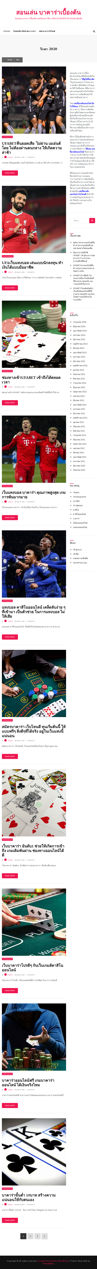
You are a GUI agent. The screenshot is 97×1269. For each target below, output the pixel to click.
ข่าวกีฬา (76, 501)
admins (10, 157)
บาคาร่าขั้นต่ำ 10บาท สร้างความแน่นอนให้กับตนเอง (29, 1197)
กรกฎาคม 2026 (79, 322)
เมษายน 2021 (79, 448)
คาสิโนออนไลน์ (7, 137)
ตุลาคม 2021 (78, 422)
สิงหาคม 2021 (79, 431)
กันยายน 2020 (79, 470)
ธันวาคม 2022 (79, 361)
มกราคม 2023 (79, 357)
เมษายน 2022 (79, 396)
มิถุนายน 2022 (79, 387)
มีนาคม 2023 (78, 348)
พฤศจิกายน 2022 (80, 365)
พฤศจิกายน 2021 (80, 418)
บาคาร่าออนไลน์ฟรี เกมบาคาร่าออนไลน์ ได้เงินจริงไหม (28, 1082)
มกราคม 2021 (79, 461)
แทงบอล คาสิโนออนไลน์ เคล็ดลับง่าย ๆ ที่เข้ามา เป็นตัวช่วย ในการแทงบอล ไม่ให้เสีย (33, 612)
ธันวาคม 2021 (79, 413)
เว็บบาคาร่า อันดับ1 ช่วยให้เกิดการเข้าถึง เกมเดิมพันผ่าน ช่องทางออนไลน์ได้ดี (33, 851)
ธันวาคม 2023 (79, 339)
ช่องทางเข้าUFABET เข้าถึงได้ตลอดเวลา (31, 380)
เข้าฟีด (76, 554)
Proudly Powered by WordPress (53, 1261)
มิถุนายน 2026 (79, 326)
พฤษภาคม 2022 (80, 391)
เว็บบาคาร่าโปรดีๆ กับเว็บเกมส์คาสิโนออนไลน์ (32, 967)
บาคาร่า (76, 518)
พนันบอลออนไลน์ (80, 523)
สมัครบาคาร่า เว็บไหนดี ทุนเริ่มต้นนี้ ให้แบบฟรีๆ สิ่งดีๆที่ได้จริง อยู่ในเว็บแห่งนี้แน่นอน (34, 731)
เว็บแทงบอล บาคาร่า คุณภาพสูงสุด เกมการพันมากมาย (34, 494)
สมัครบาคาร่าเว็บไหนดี (47, 31)
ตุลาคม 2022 (78, 370)
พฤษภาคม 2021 (80, 444)
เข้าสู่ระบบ (77, 549)
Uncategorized (79, 497)
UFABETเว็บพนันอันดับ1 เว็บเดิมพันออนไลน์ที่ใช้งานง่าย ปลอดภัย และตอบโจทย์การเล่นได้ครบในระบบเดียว (84, 294)
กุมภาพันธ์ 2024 (80, 331)
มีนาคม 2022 (78, 400)
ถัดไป (45, 1236)
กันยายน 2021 (79, 426)
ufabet (76, 492)
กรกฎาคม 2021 (79, 435)
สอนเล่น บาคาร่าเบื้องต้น (48, 12)
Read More (10, 173)
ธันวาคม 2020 (79, 466)
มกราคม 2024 (79, 335)
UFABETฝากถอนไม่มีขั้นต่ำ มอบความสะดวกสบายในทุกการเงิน (83, 268)
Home (10, 60)
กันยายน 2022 (79, 374)
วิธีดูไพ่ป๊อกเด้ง (88, 79)
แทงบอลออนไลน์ (8, 256)
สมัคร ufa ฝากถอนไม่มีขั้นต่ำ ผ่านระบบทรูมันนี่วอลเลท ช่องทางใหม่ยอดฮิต (84, 245)
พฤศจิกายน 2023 (80, 344)
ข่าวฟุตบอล (78, 505)
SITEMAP (6, 31)
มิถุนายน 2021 (79, 439)
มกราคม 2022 (79, 409)
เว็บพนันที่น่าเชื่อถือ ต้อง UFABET (24, 31)
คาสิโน (76, 510)
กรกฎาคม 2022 (79, 383)
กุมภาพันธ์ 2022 (80, 405)
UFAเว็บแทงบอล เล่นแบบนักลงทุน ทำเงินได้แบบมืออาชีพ (32, 265)
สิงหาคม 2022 (79, 378)
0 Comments (31, 157)
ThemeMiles (48, 1263)
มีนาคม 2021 (78, 452)
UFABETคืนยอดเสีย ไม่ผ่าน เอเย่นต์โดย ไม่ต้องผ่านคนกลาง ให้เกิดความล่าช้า (32, 148)
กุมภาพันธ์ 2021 (80, 457)
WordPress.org (80, 563)
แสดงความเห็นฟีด (80, 558)
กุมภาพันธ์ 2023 (80, 352)
